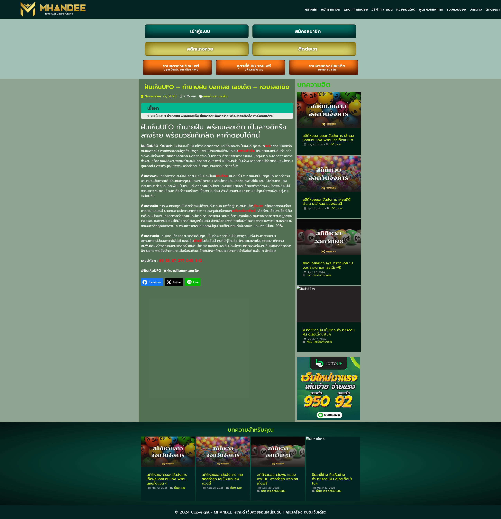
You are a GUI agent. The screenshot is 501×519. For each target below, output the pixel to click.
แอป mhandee (356, 9)
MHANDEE (223, 512)
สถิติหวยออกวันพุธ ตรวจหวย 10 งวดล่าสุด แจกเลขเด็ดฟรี (328, 265)
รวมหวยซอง (456, 9)
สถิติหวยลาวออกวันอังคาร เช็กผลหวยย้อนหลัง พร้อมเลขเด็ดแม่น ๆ (328, 138)
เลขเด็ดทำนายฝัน (215, 96)
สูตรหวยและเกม (431, 9)
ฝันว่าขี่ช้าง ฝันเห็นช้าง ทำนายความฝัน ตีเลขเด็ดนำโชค (329, 332)
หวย (339, 144)
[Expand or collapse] (288, 108)
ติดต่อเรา (493, 9)
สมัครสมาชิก (330, 9)
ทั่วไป (332, 144)
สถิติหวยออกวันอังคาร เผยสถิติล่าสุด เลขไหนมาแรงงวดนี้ (327, 202)
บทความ (476, 9)
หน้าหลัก (311, 9)
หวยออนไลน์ (405, 9)
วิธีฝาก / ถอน (382, 9)
